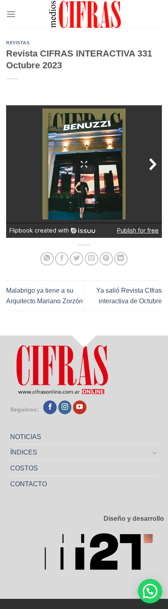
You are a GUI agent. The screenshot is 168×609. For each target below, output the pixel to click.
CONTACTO (28, 484)
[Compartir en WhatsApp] (47, 258)
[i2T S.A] (104, 554)
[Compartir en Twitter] (76, 258)
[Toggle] (155, 452)
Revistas (17, 42)
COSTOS (24, 468)
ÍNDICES (23, 452)
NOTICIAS (25, 436)
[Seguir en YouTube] (79, 407)
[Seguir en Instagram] (65, 407)
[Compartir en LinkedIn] (121, 258)
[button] (150, 591)
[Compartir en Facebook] (62, 258)
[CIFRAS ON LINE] (85, 14)
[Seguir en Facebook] (50, 407)
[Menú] (11, 14)
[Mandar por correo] (91, 258)
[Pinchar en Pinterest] (106, 258)
